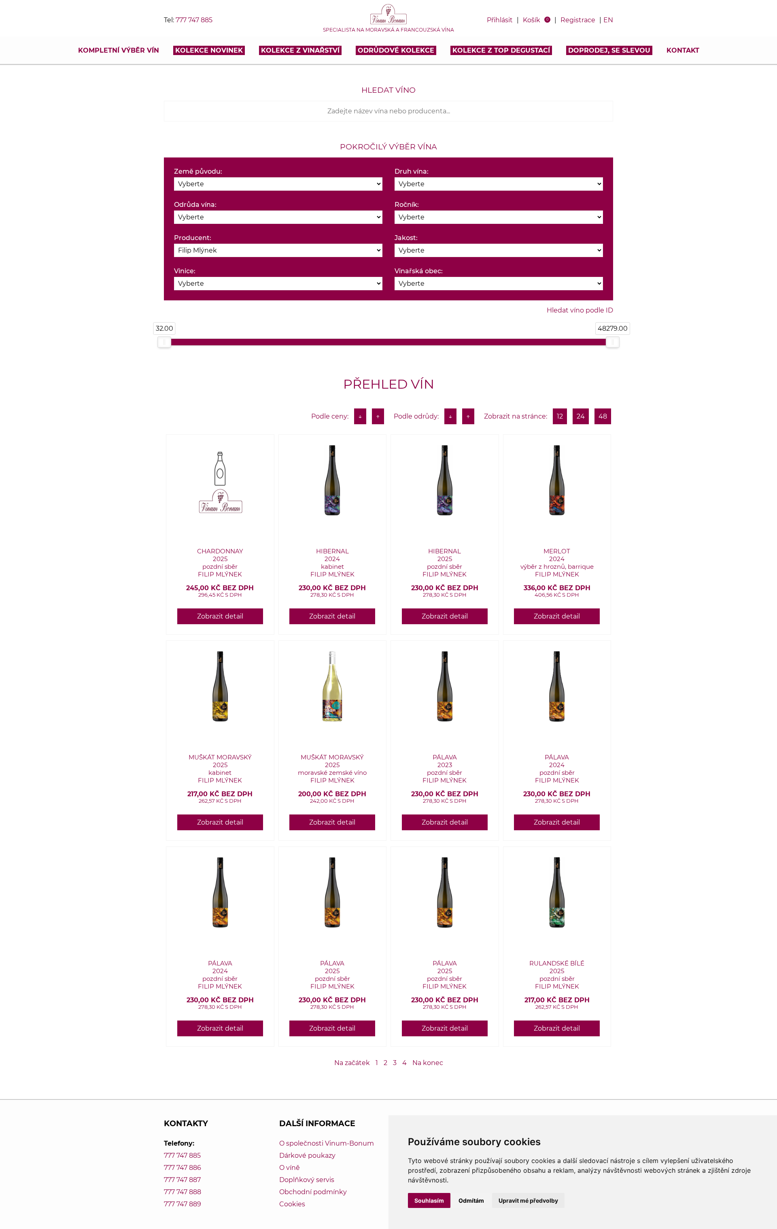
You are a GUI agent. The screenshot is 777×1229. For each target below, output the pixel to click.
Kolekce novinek (209, 50)
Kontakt (683, 50)
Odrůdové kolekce (396, 50)
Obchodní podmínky (313, 1192)
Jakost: (406, 238)
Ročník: (407, 204)
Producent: (192, 238)
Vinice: (184, 271)
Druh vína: (412, 171)
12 (560, 416)
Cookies (292, 1204)
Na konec (427, 1063)
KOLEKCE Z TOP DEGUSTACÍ (501, 50)
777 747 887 (182, 1180)
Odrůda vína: (195, 204)
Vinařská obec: (419, 271)
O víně (289, 1168)
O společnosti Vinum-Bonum (326, 1143)
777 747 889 (182, 1204)
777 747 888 (182, 1192)
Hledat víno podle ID (580, 310)
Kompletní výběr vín (118, 50)
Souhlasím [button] (429, 1200)
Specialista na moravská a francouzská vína (388, 30)
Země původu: (198, 171)
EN (608, 20)
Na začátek (352, 1063)
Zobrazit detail (220, 616)
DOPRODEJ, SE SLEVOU (609, 50)
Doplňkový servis (306, 1180)
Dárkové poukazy (307, 1155)
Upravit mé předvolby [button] (528, 1200)
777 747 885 (194, 20)
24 (581, 416)
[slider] (164, 342)
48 (603, 416)
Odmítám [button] (471, 1200)
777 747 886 (182, 1168)
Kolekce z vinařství (300, 50)
